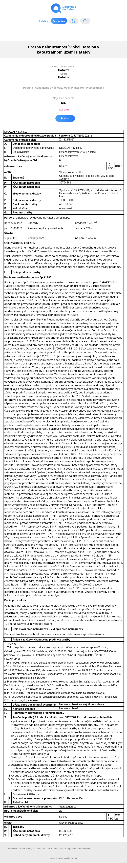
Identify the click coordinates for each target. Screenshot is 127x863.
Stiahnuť (65, 118)
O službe (43, 20)
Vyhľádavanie (83, 21)
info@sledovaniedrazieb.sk (77, 848)
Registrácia (59, 20)
